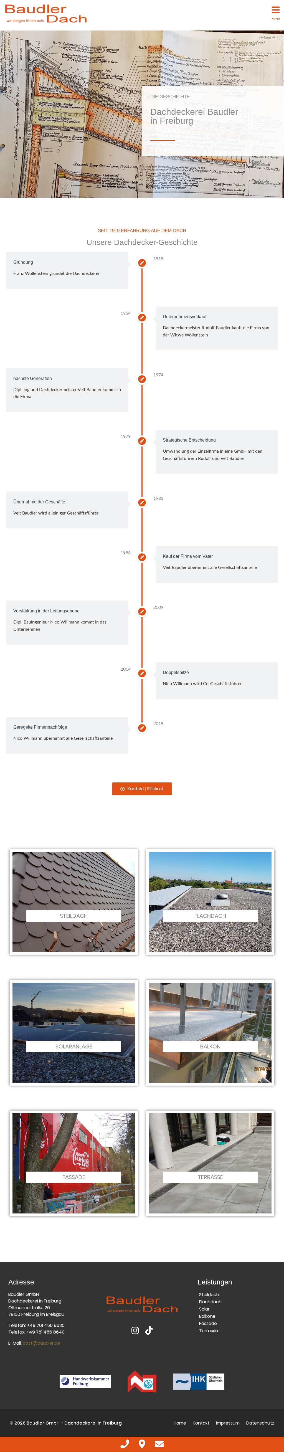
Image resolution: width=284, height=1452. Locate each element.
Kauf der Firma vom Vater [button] (188, 556)
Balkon (210, 1046)
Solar (204, 1309)
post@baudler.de (41, 1343)
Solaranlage (73, 1046)
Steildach (74, 916)
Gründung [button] (23, 262)
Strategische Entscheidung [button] (189, 440)
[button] (142, 788)
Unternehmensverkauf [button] (184, 316)
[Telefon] (125, 1446)
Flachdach (210, 916)
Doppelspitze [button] (176, 672)
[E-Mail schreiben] (159, 1446)
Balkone (207, 1316)
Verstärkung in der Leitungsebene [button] (46, 611)
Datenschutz (260, 1423)
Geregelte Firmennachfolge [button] (40, 727)
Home (180, 1423)
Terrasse (210, 1177)
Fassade (73, 1177)
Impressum (228, 1423)
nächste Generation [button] (32, 378)
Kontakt (201, 1423)
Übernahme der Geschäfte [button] (39, 502)
